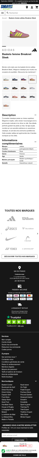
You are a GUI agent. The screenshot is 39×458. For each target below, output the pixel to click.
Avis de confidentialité (10, 374)
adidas (8, 50)
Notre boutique (7, 377)
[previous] (1, 233)
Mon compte (6, 339)
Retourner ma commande (11, 347)
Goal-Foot (5, 402)
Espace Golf (6, 394)
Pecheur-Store (25, 392)
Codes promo (7, 349)
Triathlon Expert (26, 412)
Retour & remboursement (11, 364)
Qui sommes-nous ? (9, 357)
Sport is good (25, 404)
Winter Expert (25, 417)
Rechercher (13, 13)
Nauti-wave (24, 384)
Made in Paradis (8, 419)
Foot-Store (5, 397)
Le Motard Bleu (7, 417)
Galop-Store (6, 399)
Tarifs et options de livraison (12, 372)
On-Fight (23, 387)
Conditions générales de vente (13, 362)
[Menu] (2, 12)
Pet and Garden (26, 394)
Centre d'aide (7, 342)
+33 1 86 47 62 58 (19, 281)
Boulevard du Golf (8, 387)
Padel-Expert (25, 389)
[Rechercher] (7, 12)
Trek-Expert (24, 409)
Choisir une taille (19, 455)
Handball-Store (7, 404)
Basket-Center (7, 384)
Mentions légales (8, 367)
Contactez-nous (19, 274)
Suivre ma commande (10, 344)
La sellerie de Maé (8, 414)
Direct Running (7, 389)
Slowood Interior (26, 397)
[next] (37, 233)
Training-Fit (24, 407)
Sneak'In (23, 399)
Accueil (4, 18)
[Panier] (37, 7)
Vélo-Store (24, 414)
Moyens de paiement (9, 369)
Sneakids (23, 402)
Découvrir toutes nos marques (19, 256)
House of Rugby (8, 407)
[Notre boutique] (27, 7)
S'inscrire (19, 440)
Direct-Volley (6, 392)
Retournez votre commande (19, 313)
